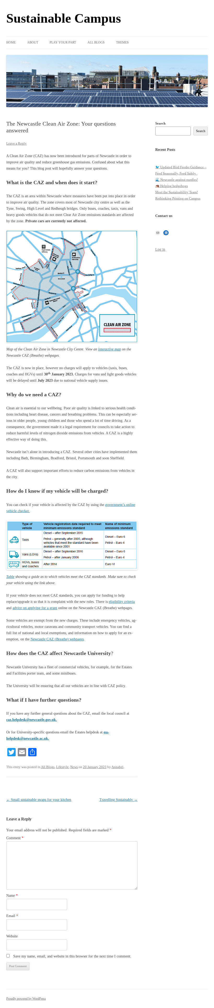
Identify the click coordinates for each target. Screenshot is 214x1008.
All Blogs (96, 42)
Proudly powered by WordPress (26, 998)
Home (11, 42)
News (74, 767)
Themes (122, 42)
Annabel (117, 767)
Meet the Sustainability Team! (176, 192)
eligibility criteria (122, 602)
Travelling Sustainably (118, 800)
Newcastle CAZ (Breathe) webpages (57, 639)
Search (160, 123)
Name (12, 896)
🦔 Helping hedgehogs (171, 186)
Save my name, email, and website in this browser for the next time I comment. (72, 956)
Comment (14, 838)
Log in (160, 249)
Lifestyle (62, 767)
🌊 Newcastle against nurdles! (176, 180)
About (32, 42)
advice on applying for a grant (35, 608)
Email (12, 916)
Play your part (63, 42)
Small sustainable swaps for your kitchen (38, 800)
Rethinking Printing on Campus (177, 198)
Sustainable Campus (63, 18)
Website (12, 936)
